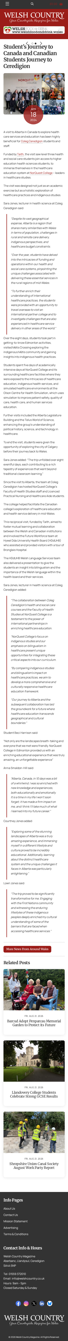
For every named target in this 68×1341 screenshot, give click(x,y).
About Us (9, 1208)
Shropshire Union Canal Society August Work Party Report (33, 1166)
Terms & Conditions (15, 1234)
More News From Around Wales (27, 949)
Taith (20, 154)
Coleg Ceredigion (32, 141)
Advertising (10, 1228)
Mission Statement (15, 1221)
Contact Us (10, 1215)
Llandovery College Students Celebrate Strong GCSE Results (34, 1094)
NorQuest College (41, 173)
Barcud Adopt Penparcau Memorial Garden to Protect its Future (34, 1023)
